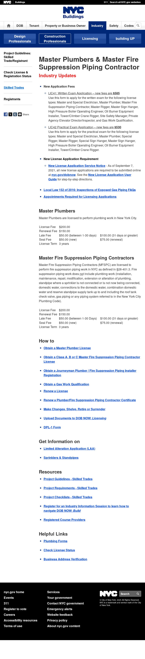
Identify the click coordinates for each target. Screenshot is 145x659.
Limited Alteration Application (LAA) (69, 448)
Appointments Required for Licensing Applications (80, 196)
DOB (19, 25)
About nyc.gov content (63, 626)
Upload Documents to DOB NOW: (75, 418)
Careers (9, 614)
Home (9, 25)
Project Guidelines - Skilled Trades (68, 479)
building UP (125, 38)
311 (106, 2)
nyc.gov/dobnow (64, 174)
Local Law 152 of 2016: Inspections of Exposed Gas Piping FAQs (90, 190)
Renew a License (56, 391)
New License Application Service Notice (76, 165)
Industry (97, 25)
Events (9, 597)
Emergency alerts (59, 609)
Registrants (12, 99)
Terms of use (13, 626)
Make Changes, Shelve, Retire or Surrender (74, 409)
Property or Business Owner (65, 25)
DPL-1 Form (52, 427)
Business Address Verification (65, 559)
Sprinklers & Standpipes (61, 457)
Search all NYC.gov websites (125, 2)
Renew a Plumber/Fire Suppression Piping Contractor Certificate (90, 400)
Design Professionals (20, 39)
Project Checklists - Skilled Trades (68, 497)
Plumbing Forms (55, 541)
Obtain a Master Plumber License (67, 348)
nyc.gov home (14, 592)
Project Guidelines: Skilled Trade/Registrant (17, 57)
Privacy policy (57, 620)
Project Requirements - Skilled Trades (70, 488)
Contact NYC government (65, 603)
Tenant (34, 25)
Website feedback (60, 614)
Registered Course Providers (64, 519)
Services (53, 592)
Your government (59, 597)
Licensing (90, 38)
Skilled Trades (14, 87)
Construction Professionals (55, 39)
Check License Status (59, 550)
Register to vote (15, 609)
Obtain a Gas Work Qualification (66, 384)
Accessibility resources (20, 620)
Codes (129, 25)
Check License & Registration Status (17, 74)
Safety (113, 25)
